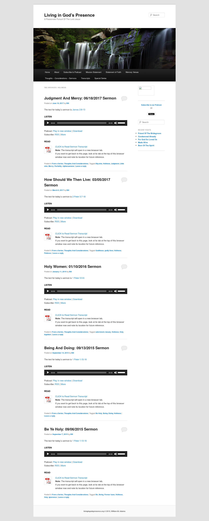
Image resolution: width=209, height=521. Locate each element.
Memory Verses (132, 72)
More (63, 134)
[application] (85, 123)
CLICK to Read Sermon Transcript (71, 146)
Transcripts (85, 78)
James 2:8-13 (78, 109)
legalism (47, 334)
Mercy (51, 166)
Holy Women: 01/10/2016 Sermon (72, 266)
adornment (100, 332)
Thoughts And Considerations (76, 163)
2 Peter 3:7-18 (78, 196)
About (56, 72)
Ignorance (53, 497)
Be (97, 494)
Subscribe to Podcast (72, 72)
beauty (108, 332)
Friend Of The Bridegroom (149, 133)
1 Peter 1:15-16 (79, 359)
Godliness (100, 250)
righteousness (68, 166)
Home (47, 72)
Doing (110, 413)
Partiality (58, 166)
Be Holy (99, 413)
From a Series (57, 163)
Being (105, 413)
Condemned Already (147, 136)
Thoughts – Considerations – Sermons (60, 78)
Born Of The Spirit (146, 145)
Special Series (100, 78)
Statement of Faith (113, 72)
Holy (121, 332)
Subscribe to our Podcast (151, 105)
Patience (47, 253)
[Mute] (115, 123)
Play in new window (62, 130)
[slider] (122, 122)
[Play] (47, 123)
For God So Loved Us (147, 139)
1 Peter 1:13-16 (79, 440)
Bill (67, 103)
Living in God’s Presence (69, 15)
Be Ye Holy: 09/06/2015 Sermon (71, 429)
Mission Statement (93, 72)
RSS (57, 134)
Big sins (99, 163)
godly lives (109, 250)
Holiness (106, 163)
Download (77, 130)
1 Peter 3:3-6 (78, 277)
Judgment (115, 163)
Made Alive (143, 142)
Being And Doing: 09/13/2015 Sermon (76, 347)
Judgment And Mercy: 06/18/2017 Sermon (80, 98)
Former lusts (109, 494)
